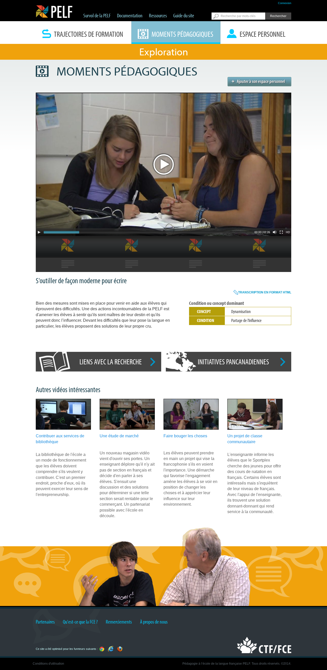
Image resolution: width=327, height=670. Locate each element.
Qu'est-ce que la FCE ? (80, 621)
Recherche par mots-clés (238, 16)
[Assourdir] (275, 232)
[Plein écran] (281, 232)
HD (288, 232)
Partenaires (45, 621)
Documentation (130, 15)
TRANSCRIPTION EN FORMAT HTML (264, 292)
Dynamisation (241, 311)
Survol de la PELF (97, 15)
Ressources (158, 15)
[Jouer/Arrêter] (39, 232)
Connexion (284, 3)
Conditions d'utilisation (48, 663)
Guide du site (183, 15)
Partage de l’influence (246, 320)
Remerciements (119, 621)
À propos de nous (154, 621)
